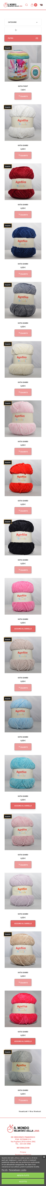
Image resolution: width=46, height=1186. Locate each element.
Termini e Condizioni (23, 1155)
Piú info (5, 1170)
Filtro (10, 38)
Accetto (23, 1181)
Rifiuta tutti (23, 1175)
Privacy (23, 1152)
